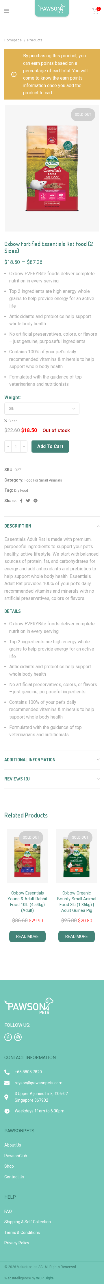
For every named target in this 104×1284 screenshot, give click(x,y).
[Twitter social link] (28, 500)
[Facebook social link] (21, 500)
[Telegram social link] (35, 500)
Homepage (13, 40)
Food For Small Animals (43, 480)
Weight (12, 397)
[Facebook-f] (8, 1037)
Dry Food (21, 490)
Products (34, 40)
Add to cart (50, 446)
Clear (12, 421)
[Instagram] (18, 1037)
